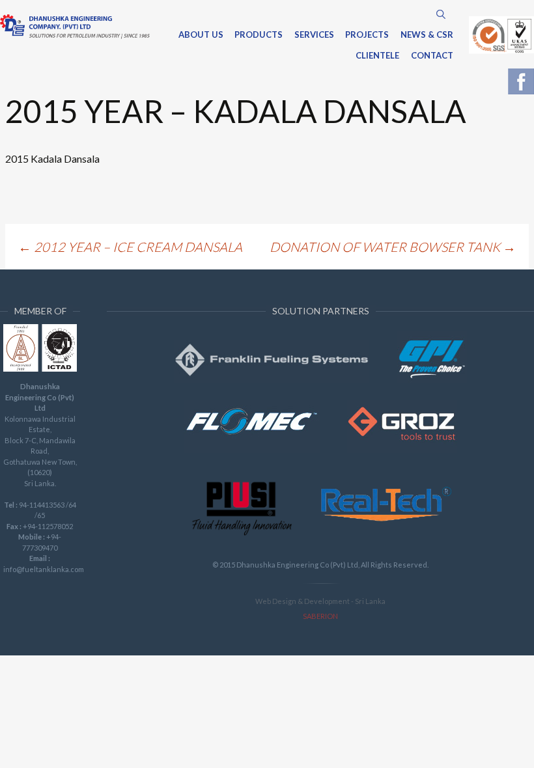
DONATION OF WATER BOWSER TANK (393, 246)
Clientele (377, 56)
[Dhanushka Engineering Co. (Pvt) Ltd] (75, 26)
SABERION (320, 616)
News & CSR (426, 35)
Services (314, 35)
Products (258, 35)
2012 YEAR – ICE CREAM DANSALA (130, 246)
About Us (200, 35)
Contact (432, 56)
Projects (367, 35)
